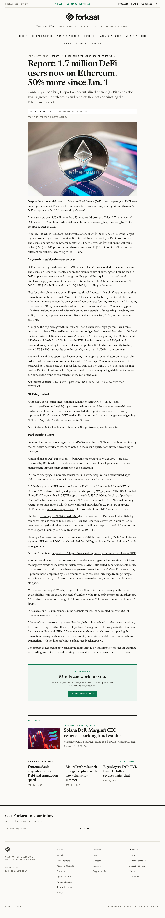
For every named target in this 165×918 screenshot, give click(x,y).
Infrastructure (42, 36)
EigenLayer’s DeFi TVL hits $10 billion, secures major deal (119, 771)
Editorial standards (138, 861)
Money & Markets (68, 36)
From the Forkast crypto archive (48, 117)
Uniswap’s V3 (36, 491)
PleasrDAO (35, 495)
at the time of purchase (60, 509)
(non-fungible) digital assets (63, 406)
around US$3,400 (38, 349)
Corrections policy (137, 866)
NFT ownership (89, 475)
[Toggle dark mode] (157, 3)
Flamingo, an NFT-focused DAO (59, 516)
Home (30, 56)
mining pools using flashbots (67, 611)
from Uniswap (80, 458)
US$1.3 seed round (97, 537)
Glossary (97, 861)
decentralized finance (81, 201)
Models (23, 36)
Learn (134, 3)
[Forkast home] (82, 17)
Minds (132, 855)
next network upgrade (54, 622)
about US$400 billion (96, 234)
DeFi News (42, 56)
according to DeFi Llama (68, 252)
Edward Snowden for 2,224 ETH (96, 504)
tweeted (68, 594)
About (132, 871)
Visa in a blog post (120, 306)
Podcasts (123, 3)
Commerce (90, 36)
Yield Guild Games (124, 537)
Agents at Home (136, 36)
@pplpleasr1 (104, 491)
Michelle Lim (43, 111)
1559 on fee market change (78, 631)
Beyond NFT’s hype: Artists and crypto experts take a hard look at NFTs (94, 553)
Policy (96, 43)
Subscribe (146, 3)
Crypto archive (100, 871)
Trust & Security (76, 43)
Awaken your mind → (82, 693)
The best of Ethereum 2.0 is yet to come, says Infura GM (85, 427)
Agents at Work (110, 36)
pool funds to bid (102, 486)
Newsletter (134, 877)
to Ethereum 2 (84, 420)
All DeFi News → (127, 761)
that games (114, 415)
